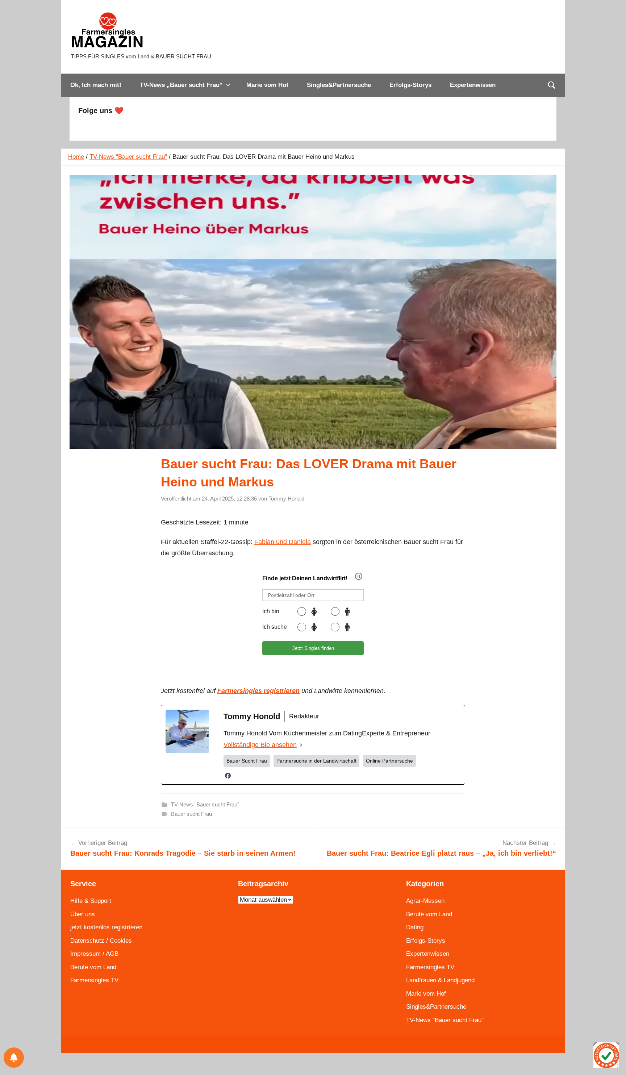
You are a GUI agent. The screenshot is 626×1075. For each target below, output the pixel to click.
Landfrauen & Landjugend (440, 980)
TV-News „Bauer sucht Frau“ (181, 85)
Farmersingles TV (94, 980)
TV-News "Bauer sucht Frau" (128, 156)
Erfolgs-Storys (410, 85)
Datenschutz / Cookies (101, 940)
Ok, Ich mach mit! (95, 85)
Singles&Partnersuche (339, 85)
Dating (414, 927)
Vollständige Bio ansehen (260, 744)
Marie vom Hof (267, 85)
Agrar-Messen (425, 900)
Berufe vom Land (93, 967)
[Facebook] (228, 775)
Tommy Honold (286, 498)
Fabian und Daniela (282, 541)
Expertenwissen (473, 85)
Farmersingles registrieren (258, 690)
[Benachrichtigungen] (14, 1057)
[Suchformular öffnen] (551, 85)
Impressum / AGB (94, 953)
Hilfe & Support (90, 900)
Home (76, 156)
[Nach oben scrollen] (612, 1061)
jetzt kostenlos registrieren (106, 927)
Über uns (82, 914)
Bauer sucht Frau (191, 814)
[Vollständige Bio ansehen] (301, 745)
